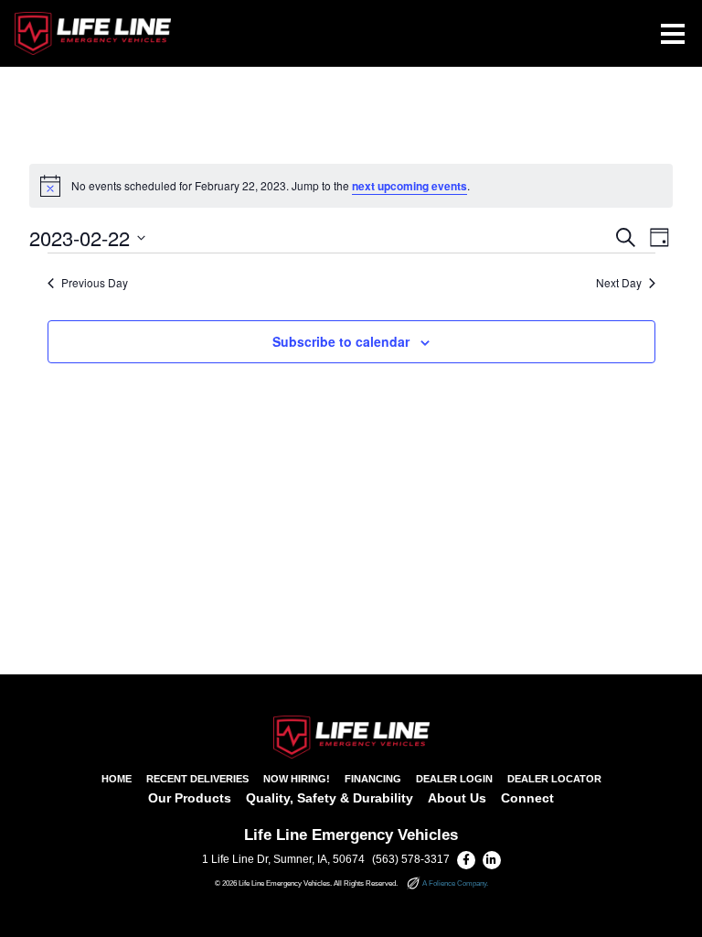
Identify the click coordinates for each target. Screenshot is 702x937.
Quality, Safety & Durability (329, 798)
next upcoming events (409, 186)
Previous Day (94, 282)
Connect (527, 798)
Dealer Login (454, 778)
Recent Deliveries (197, 778)
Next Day (619, 282)
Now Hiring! (296, 778)
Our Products (189, 798)
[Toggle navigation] (673, 33)
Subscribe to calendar (341, 341)
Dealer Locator (554, 778)
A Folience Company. (454, 883)
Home (116, 778)
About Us (457, 798)
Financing (373, 778)
